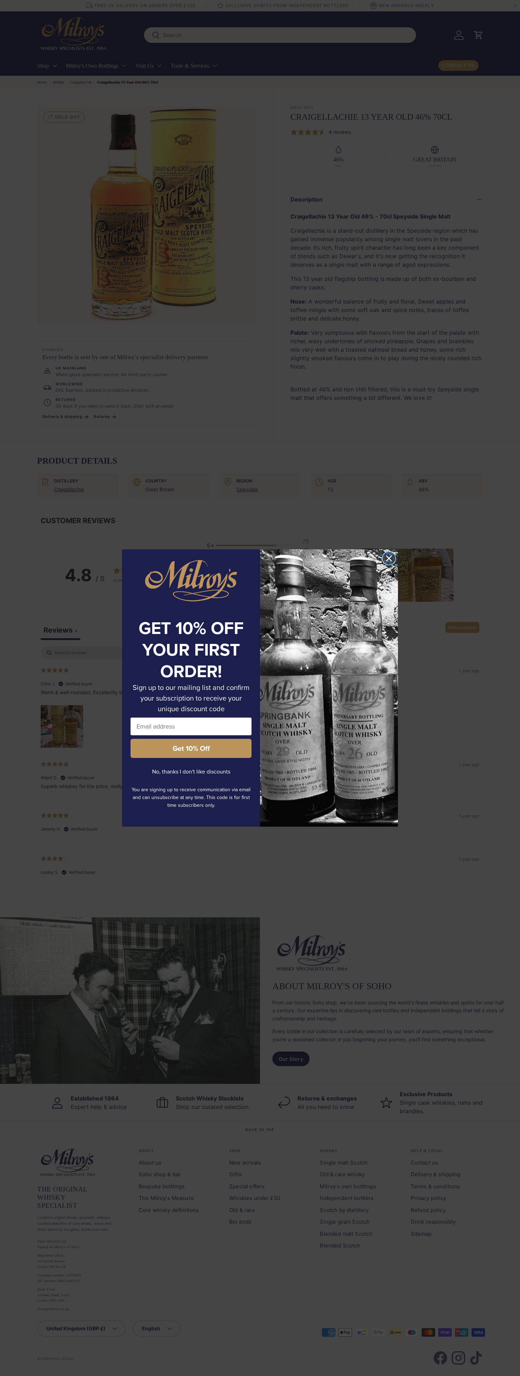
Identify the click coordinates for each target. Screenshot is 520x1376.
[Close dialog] (389, 558)
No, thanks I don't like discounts (191, 772)
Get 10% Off (191, 748)
